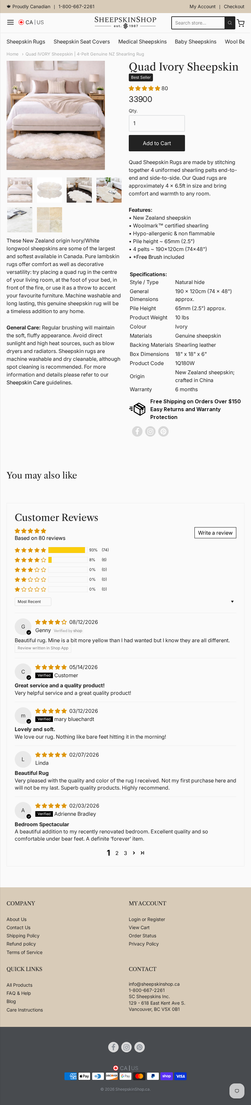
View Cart (139, 927)
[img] (51, 622)
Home (13, 54)
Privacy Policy (144, 943)
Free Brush (149, 257)
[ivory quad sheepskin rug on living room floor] (79, 190)
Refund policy (21, 943)
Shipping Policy (23, 935)
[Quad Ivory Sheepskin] (20, 190)
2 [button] (117, 853)
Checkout (234, 6)
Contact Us (18, 927)
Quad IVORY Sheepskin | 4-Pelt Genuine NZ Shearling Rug (84, 54)
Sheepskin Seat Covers (82, 41)
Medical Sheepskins (142, 41)
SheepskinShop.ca (132, 1089)
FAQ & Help (19, 993)
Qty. (133, 110)
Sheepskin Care (26, 382)
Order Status (142, 935)
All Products (19, 985)
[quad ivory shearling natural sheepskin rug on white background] (49, 190)
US (40, 22)
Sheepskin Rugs (26, 41)
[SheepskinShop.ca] (125, 22)
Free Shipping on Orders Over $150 (195, 401)
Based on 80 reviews (40, 538)
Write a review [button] (215, 532)
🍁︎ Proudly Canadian (28, 6)
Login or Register (147, 919)
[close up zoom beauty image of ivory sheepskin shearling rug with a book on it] (20, 220)
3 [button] (125, 853)
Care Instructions (25, 1010)
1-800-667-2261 (76, 6)
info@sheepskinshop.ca (154, 984)
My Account (203, 6)
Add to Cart (157, 143)
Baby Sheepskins (195, 41)
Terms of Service (24, 952)
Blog (11, 1001)
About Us (16, 919)
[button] (145, 88)
